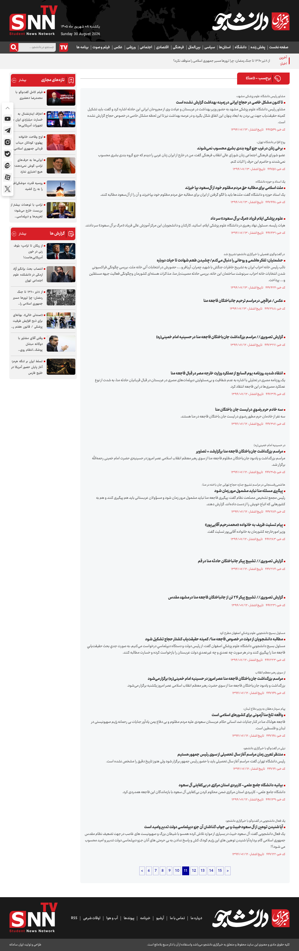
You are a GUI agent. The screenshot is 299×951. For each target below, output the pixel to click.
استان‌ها (225, 47)
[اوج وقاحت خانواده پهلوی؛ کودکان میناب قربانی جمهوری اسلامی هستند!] (61, 142)
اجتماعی (146, 47)
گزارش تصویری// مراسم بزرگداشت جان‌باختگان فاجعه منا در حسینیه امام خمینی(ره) (219, 337)
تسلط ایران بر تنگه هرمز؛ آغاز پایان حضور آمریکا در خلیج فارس (27, 367)
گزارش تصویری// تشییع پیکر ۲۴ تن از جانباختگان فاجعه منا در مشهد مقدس (225, 597)
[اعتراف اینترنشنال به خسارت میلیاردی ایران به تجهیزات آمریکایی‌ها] (61, 119)
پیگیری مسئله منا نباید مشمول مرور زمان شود (248, 491)
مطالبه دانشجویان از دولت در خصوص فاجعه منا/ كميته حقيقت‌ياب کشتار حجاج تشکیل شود (214, 639)
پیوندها (129, 918)
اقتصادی (162, 47)
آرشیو (160, 918)
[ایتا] (7, 165)
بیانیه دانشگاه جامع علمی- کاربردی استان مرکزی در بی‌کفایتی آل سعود (231, 785)
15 (220, 871)
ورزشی (131, 47)
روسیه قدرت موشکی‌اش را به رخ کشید (27, 186)
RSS (74, 918)
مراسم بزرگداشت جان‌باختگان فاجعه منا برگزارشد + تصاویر (239, 451)
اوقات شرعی (91, 918)
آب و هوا (112, 918)
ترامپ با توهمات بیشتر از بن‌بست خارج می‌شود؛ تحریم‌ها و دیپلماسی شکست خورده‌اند (27, 211)
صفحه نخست (278, 47)
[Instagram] (7, 142)
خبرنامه (145, 918)
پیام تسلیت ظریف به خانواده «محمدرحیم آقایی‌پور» (244, 525)
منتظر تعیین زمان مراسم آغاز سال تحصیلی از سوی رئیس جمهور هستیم (230, 754)
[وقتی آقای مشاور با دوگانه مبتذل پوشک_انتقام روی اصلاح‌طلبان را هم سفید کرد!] (61, 344)
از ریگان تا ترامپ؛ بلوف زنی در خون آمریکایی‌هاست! (28, 251)
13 (203, 871)
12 (194, 871)
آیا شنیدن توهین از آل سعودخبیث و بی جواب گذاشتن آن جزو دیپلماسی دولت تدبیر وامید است (213, 827)
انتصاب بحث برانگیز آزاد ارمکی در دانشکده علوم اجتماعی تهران (28, 274)
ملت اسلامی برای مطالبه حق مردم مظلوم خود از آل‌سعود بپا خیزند (234, 188)
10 (177, 871)
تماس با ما (177, 918)
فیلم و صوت (101, 47)
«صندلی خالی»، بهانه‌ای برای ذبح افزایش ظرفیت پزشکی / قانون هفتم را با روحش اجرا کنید (28, 321)
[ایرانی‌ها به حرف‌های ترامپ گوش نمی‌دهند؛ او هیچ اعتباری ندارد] (61, 165)
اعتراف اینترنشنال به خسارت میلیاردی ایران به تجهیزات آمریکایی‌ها (27, 119)
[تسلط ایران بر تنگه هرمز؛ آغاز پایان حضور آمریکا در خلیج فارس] (61, 367)
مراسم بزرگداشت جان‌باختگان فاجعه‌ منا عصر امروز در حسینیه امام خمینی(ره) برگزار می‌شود (215, 678)
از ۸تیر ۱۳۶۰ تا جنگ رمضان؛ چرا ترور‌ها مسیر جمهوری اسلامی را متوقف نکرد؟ (221, 61)
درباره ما (196, 918)
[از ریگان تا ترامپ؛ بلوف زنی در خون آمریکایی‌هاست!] (61, 251)
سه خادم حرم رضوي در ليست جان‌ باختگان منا (249, 409)
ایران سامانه (16, 944)
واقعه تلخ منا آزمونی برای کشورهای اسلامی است (247, 715)
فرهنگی (178, 47)
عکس (118, 47)
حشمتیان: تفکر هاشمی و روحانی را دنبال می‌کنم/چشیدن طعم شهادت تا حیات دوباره (220, 260)
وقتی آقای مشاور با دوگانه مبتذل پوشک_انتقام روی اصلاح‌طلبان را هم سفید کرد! (28, 344)
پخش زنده (258, 47)
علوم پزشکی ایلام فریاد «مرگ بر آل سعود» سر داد (247, 218)
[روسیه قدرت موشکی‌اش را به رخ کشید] (61, 188)
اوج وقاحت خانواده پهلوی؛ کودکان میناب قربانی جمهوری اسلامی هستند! (28, 143)
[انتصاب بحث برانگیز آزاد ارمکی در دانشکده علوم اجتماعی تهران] (61, 274)
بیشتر (18, 80)
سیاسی (209, 47)
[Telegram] (7, 130)
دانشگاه (240, 47)
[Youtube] (7, 119)
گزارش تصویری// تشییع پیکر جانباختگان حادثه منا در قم (240, 561)
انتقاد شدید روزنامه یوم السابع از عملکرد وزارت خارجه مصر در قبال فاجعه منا (227, 373)
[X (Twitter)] (7, 189)
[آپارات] (7, 177)
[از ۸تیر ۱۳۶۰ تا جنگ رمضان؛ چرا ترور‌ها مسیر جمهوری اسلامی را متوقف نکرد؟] (61, 297)
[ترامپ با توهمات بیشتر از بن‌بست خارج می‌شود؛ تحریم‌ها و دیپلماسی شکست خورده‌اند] (61, 210)
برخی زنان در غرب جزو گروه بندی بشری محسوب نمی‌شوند (240, 148)
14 (211, 871)
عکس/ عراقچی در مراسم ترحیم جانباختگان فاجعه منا (243, 301)
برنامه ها (82, 47)
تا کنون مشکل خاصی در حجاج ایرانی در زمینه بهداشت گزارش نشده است (229, 102)
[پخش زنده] (63, 47)
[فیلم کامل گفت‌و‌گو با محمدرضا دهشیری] (61, 98)
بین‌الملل (194, 47)
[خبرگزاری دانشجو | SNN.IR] (251, 21)
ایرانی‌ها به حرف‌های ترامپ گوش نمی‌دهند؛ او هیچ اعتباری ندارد (27, 166)
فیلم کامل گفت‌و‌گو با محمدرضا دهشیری (29, 95)
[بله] (7, 154)
